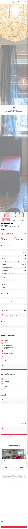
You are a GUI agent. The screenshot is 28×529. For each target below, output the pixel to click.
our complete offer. (14, 112)
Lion (2, 225)
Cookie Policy (10, 523)
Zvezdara (6, 225)
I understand (14, 526)
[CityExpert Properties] (14, 2)
